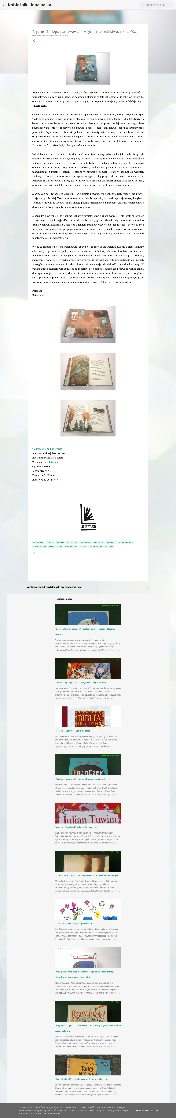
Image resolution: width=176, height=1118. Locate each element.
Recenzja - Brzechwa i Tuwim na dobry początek (77, 827)
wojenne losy (71, 547)
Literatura (54, 462)
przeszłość (99, 543)
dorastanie (38, 543)
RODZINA (111, 543)
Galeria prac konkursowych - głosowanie (73, 923)
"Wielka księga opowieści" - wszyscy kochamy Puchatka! (80, 683)
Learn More (141, 1110)
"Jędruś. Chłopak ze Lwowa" (47, 448)
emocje (50, 543)
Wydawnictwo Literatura (101, 547)
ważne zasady (55, 547)
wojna (83, 547)
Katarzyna (72, 543)
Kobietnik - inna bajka (29, 4)
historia (60, 543)
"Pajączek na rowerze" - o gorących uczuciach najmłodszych (82, 779)
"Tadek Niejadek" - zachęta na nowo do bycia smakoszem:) (81, 1079)
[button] (34, 41)
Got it (154, 1110)
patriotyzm (85, 543)
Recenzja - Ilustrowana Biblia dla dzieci (72, 731)
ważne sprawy (39, 547)
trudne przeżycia (125, 543)
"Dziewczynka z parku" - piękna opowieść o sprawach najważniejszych (86, 875)
